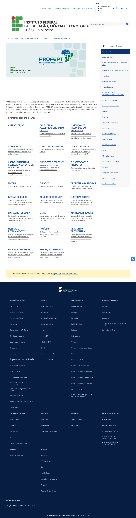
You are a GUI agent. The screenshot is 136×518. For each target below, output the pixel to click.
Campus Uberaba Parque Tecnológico (31, 38)
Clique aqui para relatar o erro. (64, 273)
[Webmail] (113, 8)
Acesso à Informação (62, 8)
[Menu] (8, 18)
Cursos (16, 38)
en (101, 8)
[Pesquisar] (127, 24)
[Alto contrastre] (122, 8)
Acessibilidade (87, 8)
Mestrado (47, 38)
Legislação (76, 8)
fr (100, 13)
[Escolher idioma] (97, 3)
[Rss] (126, 8)
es (101, 10)
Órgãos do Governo (45, 8)
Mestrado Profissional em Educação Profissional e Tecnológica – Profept (63, 38)
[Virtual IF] (117, 8)
